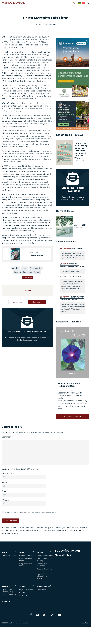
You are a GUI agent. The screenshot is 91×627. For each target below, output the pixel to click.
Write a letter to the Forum (26, 560)
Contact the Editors (9, 555)
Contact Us (23, 596)
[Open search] (74, 3)
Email (5, 491)
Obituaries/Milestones (45, 555)
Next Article (37, 302)
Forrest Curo (64, 277)
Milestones (27, 278)
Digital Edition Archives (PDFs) (7, 590)
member (15, 268)
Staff (53, 24)
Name (5, 482)
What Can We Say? (77, 248)
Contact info (41, 589)
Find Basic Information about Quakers (43, 576)
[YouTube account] (59, 614)
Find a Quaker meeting (42, 560)
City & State (7, 473)
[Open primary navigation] (88, 3)
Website (5, 500)
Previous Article (17, 302)
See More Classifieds (73, 416)
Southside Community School (27, 272)
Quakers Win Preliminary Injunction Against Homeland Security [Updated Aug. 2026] (72, 264)
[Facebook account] (31, 614)
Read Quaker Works (44, 569)
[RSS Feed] (44, 614)
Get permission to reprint (25, 565)
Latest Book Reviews (69, 134)
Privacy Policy (84, 623)
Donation (6, 601)
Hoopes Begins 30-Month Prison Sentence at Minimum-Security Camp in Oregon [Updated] (72, 297)
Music (24, 268)
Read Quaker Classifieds (42, 565)
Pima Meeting (36, 268)
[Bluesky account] (51, 614)
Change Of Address (9, 595)
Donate (22, 593)
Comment (7, 437)
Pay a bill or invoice (26, 589)
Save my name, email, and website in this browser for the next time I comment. (30, 512)
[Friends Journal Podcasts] (37, 614)
